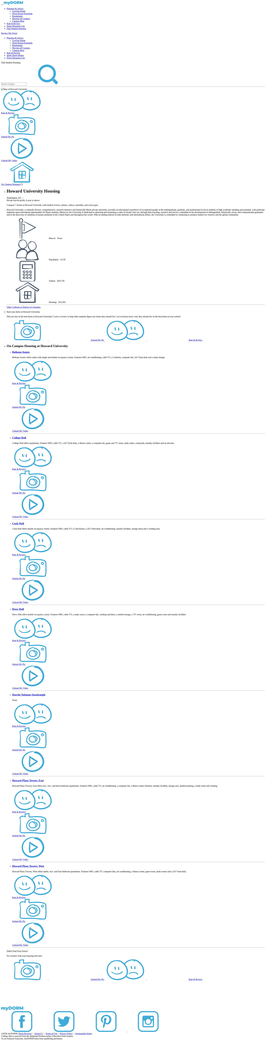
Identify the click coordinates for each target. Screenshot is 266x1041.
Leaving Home (18, 11)
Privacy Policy (66, 1033)
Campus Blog (18, 21)
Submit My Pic (7, 137)
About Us (38, 1033)
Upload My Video (9, 160)
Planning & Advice (15, 8)
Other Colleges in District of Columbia (23, 307)
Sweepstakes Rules (83, 1033)
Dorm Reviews (25, 1033)
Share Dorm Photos (15, 55)
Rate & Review (13, 23)
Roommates (17, 16)
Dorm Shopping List (16, 26)
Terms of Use (51, 1033)
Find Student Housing (16, 28)
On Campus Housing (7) (12, 184)
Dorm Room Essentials (22, 13)
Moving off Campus (21, 18)
